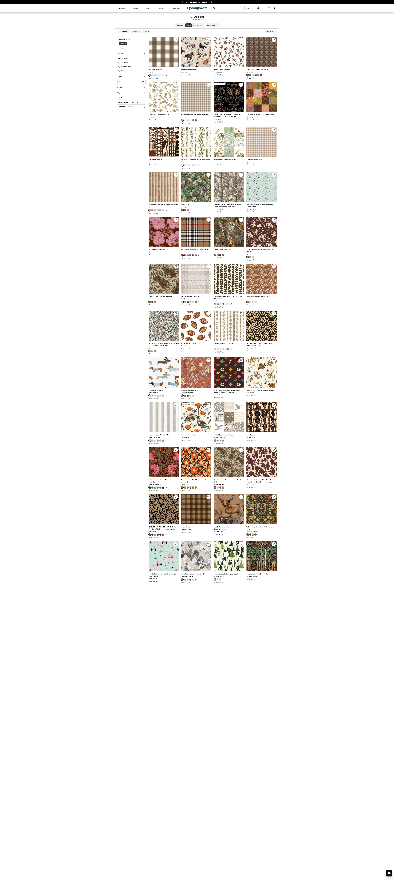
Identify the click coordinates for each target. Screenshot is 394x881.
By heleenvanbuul (153, 392)
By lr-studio (184, 484)
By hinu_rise (217, 301)
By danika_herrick (186, 162)
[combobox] (250, 8)
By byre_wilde (250, 254)
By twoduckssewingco (154, 117)
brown (123, 43)
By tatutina (217, 394)
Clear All (122, 48)
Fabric (161, 8)
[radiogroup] (131, 65)
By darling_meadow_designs (254, 348)
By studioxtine (185, 437)
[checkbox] (144, 102)
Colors (131, 88)
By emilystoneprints (186, 207)
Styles (146, 31)
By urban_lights (250, 437)
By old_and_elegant (154, 348)
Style (131, 93)
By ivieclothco (250, 392)
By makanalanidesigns (155, 252)
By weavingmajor (186, 117)
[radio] (119, 58)
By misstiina (152, 72)
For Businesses (175, 8)
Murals (135, 8)
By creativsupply (218, 209)
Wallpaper (122, 8)
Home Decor (198, 25)
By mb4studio (217, 252)
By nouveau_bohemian (187, 392)
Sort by (131, 53)
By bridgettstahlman (219, 576)
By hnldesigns (250, 117)
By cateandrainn (250, 299)
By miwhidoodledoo (186, 529)
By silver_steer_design (154, 299)
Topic (131, 98)
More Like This (153, 78)
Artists (131, 76)
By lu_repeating (218, 119)
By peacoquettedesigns (155, 484)
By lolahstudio (250, 72)
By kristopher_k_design (155, 437)
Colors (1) (136, 31)
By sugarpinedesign (251, 162)
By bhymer (184, 72)
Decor (148, 8)
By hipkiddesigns (218, 72)
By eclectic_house (218, 531)
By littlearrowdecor (186, 299)
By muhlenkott (153, 162)
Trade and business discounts (196, 2)
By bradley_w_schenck (252, 576)
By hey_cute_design (251, 209)
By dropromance (250, 484)
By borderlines (152, 531)
